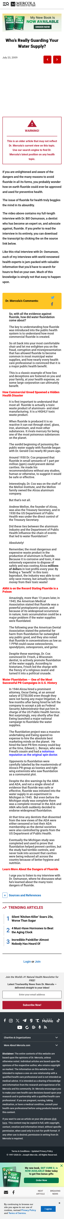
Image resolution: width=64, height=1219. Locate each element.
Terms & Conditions (20, 1151)
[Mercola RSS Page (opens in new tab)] (45, 1027)
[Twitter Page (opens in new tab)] (17, 1021)
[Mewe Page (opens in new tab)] (47, 1021)
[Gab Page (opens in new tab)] (31, 1021)
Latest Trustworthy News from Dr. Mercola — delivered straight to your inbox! (32, 986)
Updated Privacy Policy (42, 1151)
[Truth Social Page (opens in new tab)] (37, 1021)
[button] (47, 59)
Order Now (41, 1180)
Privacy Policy (28, 1210)
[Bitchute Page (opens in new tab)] (27, 1027)
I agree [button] (48, 1209)
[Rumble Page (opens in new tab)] (34, 1027)
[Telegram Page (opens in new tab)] (24, 1021)
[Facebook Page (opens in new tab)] (4, 1021)
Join (38, 961)
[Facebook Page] (13, 1192)
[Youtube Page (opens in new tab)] (19, 1027)
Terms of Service (17, 1213)
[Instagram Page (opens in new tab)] (11, 1021)
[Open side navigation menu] (6, 4)
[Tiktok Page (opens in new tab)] (58, 1021)
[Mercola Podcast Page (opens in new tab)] (39, 1027)
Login (27, 961)
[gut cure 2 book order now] (32, 30)
